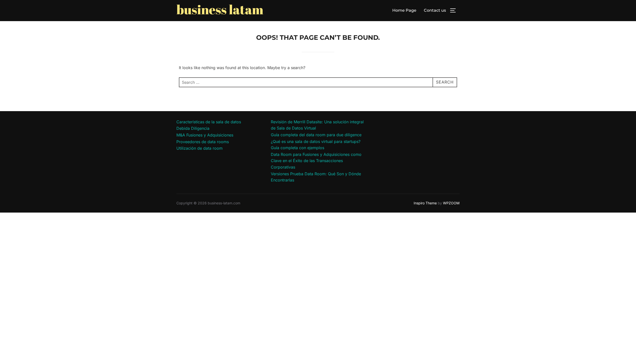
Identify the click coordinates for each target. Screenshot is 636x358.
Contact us (435, 10)
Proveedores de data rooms (202, 141)
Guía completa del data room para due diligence (316, 134)
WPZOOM (451, 203)
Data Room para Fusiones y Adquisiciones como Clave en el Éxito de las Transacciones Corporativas (316, 161)
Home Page (404, 10)
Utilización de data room (199, 148)
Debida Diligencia (192, 128)
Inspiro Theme (425, 203)
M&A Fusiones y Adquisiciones (204, 135)
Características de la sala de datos (208, 121)
